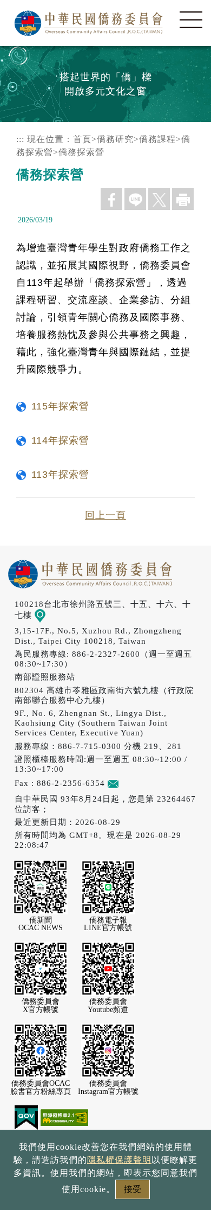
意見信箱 (135, 783)
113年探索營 (60, 474)
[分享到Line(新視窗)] (135, 199)
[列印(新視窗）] (183, 199)
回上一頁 (105, 515)
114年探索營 (60, 440)
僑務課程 (157, 139)
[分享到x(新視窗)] (159, 199)
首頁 (82, 139)
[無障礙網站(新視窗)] (64, 1116)
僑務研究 (115, 139)
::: (20, 139)
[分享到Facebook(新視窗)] (111, 199)
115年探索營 (60, 406)
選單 (191, 20)
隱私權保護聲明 (119, 1159)
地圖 (54, 614)
